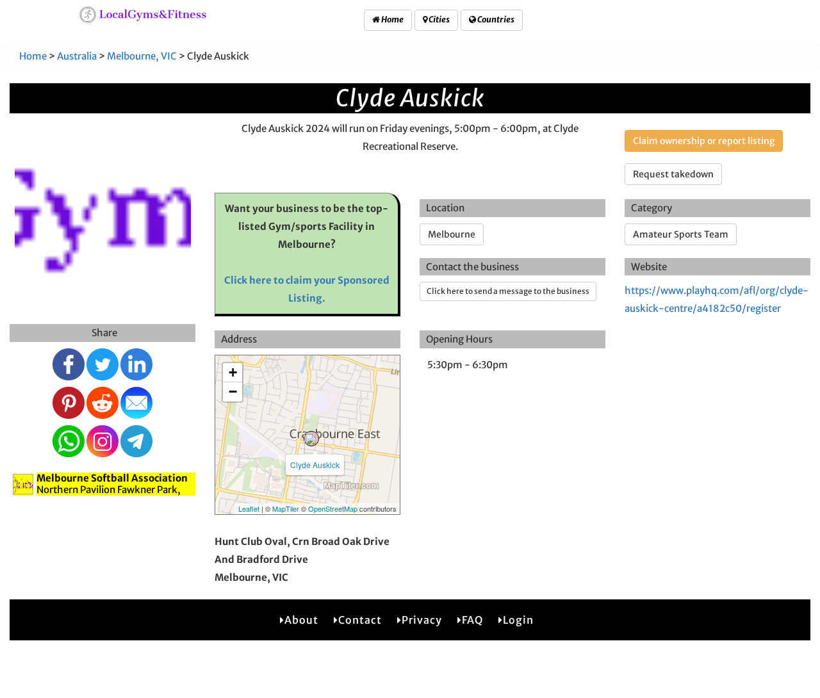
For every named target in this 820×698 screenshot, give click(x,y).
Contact (360, 619)
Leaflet (248, 508)
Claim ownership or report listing (704, 141)
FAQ (472, 619)
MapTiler (285, 508)
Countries (495, 19)
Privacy (422, 619)
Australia (77, 56)
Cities (438, 19)
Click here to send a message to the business (508, 291)
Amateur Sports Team (680, 234)
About (301, 619)
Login (518, 619)
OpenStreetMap (332, 508)
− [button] (233, 392)
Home (392, 19)
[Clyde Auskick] (311, 438)
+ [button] (233, 372)
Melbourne (451, 234)
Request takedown (673, 174)
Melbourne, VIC (142, 56)
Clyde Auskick (315, 464)
